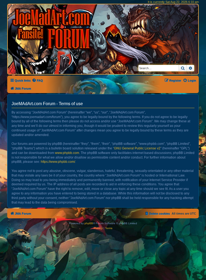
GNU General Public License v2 (137, 148)
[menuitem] (37, 80)
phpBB (88, 223)
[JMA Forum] (52, 29)
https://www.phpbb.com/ (58, 162)
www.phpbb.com (67, 153)
